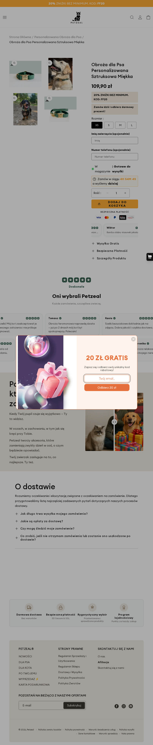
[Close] (133, 339)
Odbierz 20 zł (107, 387)
